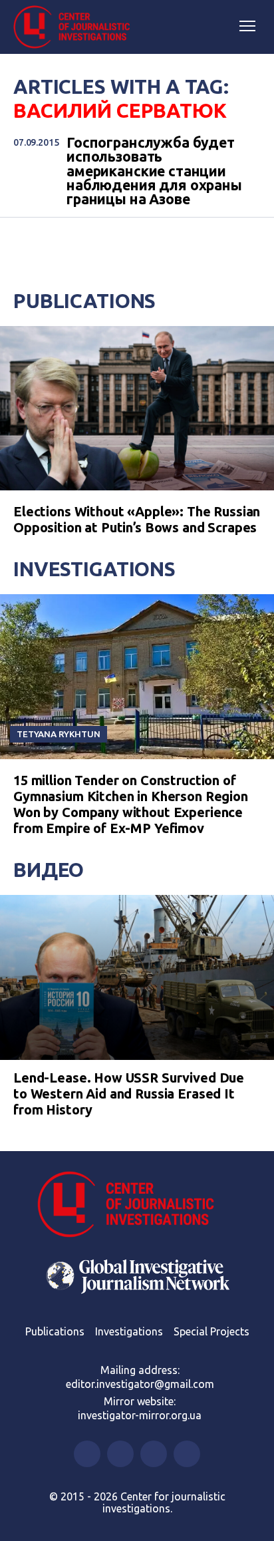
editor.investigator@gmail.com (140, 1384)
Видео (48, 869)
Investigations (94, 569)
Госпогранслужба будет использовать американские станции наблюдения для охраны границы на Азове (154, 171)
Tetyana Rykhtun (58, 734)
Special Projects (211, 1331)
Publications (84, 300)
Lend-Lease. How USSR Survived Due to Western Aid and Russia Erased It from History (128, 1093)
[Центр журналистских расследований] (76, 27)
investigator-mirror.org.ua (140, 1415)
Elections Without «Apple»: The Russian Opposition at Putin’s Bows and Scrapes (136, 519)
